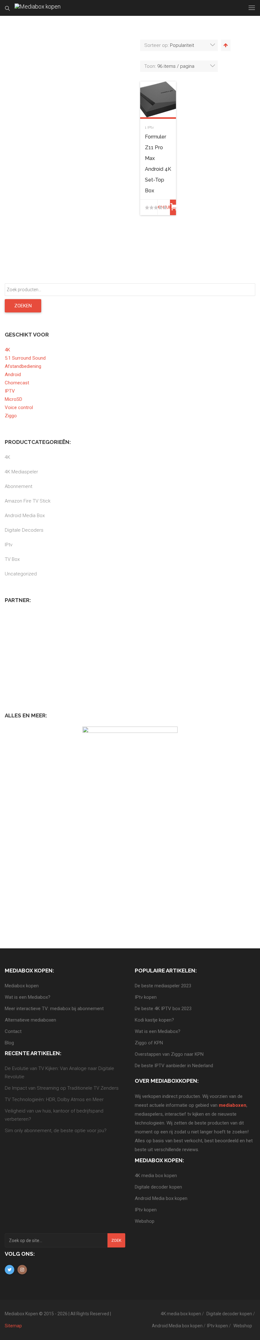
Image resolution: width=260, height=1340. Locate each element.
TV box (12, 559)
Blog (9, 1043)
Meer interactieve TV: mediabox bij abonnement (54, 1008)
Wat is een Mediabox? (27, 997)
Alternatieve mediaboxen (30, 1020)
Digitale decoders (24, 530)
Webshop (144, 1221)
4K (7, 350)
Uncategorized (21, 574)
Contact (13, 1031)
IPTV (10, 391)
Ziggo (11, 416)
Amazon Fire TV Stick (27, 501)
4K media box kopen (156, 1175)
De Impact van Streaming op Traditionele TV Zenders (62, 1088)
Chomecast (17, 383)
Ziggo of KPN (149, 1043)
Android (13, 374)
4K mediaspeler (21, 472)
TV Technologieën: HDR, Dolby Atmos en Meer (54, 1099)
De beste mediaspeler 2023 (163, 986)
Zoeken (23, 306)
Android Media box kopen (161, 1198)
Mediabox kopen (22, 986)
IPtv (150, 127)
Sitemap (13, 1325)
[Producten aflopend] (225, 45)
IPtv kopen (146, 997)
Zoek (116, 1240)
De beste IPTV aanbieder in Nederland (174, 1065)
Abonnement (18, 486)
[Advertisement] (52, 650)
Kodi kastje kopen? (154, 1020)
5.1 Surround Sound (25, 358)
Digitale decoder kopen (158, 1187)
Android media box (25, 515)
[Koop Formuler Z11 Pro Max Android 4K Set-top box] (173, 207)
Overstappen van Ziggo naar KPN (169, 1054)
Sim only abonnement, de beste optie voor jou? (56, 1130)
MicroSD (13, 399)
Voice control (19, 407)
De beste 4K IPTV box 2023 (163, 1008)
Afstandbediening (23, 366)
